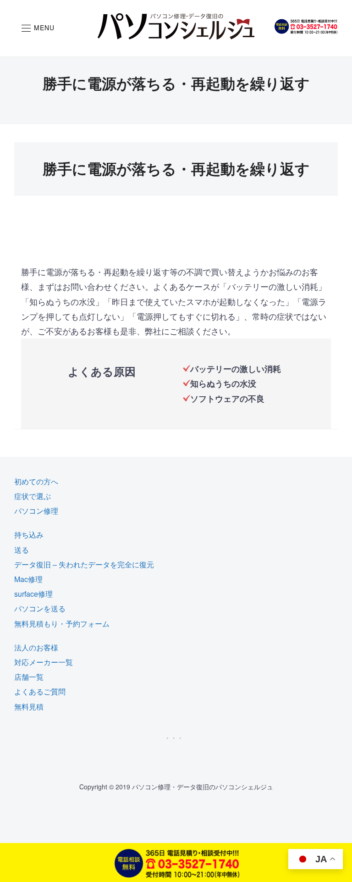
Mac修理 (28, 579)
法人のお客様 (36, 647)
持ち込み (29, 534)
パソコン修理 (36, 510)
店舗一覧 (29, 676)
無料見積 (29, 706)
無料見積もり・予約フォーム (62, 623)
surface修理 (33, 593)
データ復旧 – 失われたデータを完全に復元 (84, 564)
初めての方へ (36, 481)
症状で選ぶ (32, 496)
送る (21, 549)
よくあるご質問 (40, 691)
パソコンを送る (40, 608)
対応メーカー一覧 (43, 662)
